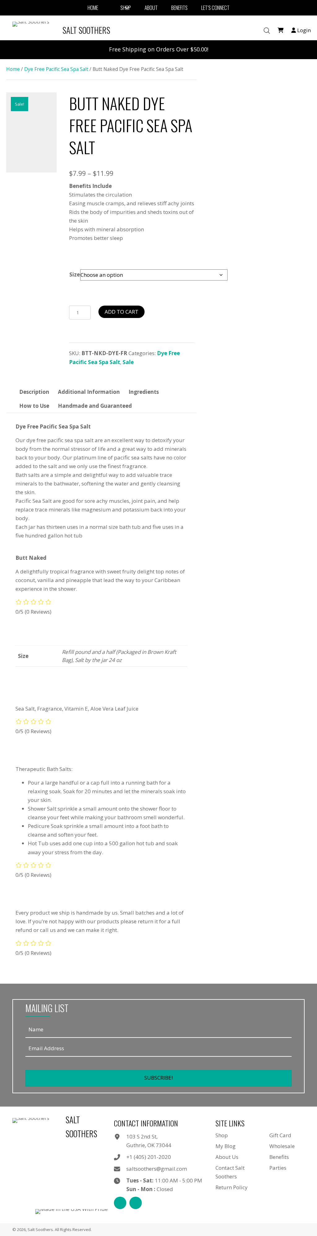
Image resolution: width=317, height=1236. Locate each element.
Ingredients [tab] (143, 391)
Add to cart (121, 311)
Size (74, 274)
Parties (277, 1167)
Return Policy (231, 1187)
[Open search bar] (267, 31)
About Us (226, 1156)
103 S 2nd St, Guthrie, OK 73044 (148, 1141)
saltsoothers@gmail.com (156, 1168)
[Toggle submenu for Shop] (126, 8)
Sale (128, 362)
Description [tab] (34, 391)
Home (13, 69)
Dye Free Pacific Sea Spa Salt (56, 69)
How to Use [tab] (34, 405)
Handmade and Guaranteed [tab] (95, 405)
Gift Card (280, 1135)
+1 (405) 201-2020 (148, 1156)
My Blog (225, 1146)
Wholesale (282, 1146)
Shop (221, 1135)
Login (303, 30)
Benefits (279, 1156)
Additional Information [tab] (89, 391)
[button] (158, 1078)
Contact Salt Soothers (230, 1172)
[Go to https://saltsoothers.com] (62, 30)
